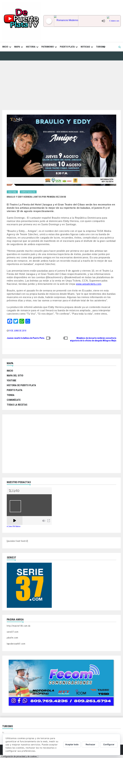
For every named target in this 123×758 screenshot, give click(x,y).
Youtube (11, 380)
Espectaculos (28, 192)
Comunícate (14, 399)
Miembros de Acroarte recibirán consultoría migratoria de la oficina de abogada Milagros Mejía (93, 339)
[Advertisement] (61, 83)
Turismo (100, 46)
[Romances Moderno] (77, 21)
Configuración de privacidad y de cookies (19, 756)
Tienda (10, 395)
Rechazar (90, 744)
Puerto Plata (67, 46)
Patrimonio (47, 46)
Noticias (85, 46)
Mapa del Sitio (15, 375)
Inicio (5, 46)
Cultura (12, 192)
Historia (30, 46)
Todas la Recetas (17, 404)
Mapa (17, 46)
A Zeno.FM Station (13, 526)
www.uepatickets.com (88, 284)
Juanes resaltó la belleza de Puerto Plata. (26, 338)
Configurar (108, 744)
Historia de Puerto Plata (21, 385)
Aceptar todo (72, 744)
